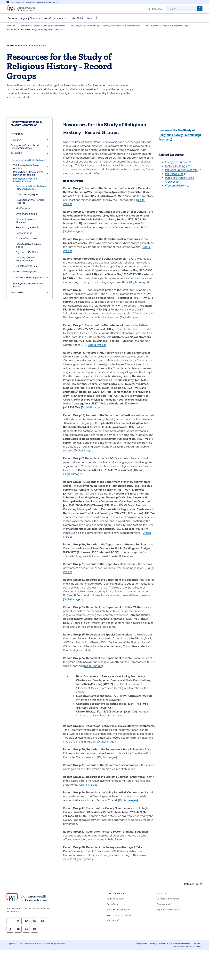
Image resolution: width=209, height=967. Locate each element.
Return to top (191, 883)
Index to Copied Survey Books (28, 245)
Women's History (177, 185)
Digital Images (73, 231)
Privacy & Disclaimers (159, 944)
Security (196, 944)
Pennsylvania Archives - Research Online (25, 180)
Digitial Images (91, 407)
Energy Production (178, 162)
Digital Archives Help (27, 265)
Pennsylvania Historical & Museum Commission (26, 123)
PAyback (111, 920)
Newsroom (17, 133)
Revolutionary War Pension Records (30, 201)
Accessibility (141, 944)
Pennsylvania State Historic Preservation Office (25, 146)
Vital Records (23, 208)
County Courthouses (27, 238)
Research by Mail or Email (29, 227)
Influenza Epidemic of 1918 (183, 169)
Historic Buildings (177, 166)
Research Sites (24, 232)
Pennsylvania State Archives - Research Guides (31, 187)
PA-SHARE (16, 153)
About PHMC (17, 292)
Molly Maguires (176, 173)
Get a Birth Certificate (118, 909)
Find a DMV (112, 904)
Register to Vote (115, 898)
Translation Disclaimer (180, 944)
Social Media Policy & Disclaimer (187, 946)
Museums (16, 140)
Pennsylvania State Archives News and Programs (28, 173)
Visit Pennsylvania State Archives (26, 167)
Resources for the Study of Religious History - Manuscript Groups (180, 134)
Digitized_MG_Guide (27, 252)
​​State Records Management (28, 277)
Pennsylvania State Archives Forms (28, 285)
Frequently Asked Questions (25, 220)
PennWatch (162, 904)
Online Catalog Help (26, 213)
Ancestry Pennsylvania (25, 271)
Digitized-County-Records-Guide (26, 259)
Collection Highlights (27, 194)
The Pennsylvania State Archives (28, 160)
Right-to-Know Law (166, 909)
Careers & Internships (167, 898)
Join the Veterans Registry (120, 915)
